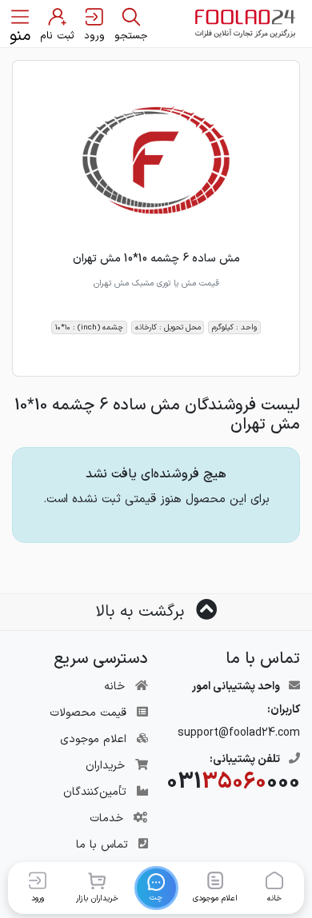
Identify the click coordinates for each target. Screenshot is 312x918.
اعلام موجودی (93, 739)
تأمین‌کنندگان (94, 792)
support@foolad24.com (239, 732)
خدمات (106, 818)
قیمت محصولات (88, 712)
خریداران (105, 765)
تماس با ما (102, 844)
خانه (114, 686)
